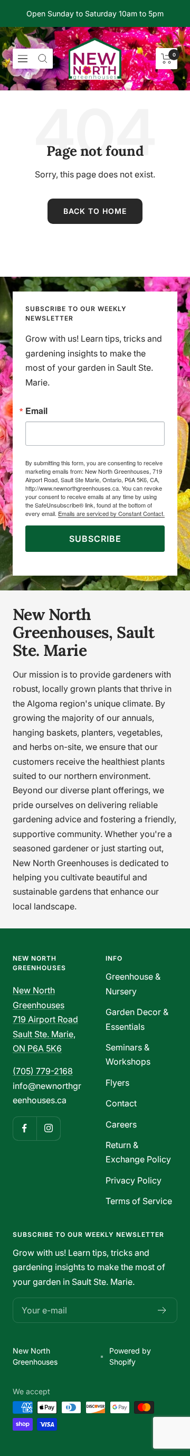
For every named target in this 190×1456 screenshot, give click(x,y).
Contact (121, 1103)
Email (36, 411)
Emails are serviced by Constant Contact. (111, 513)
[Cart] (166, 58)
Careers (121, 1124)
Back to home (95, 210)
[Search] (43, 58)
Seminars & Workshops (128, 1054)
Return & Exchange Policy (138, 1152)
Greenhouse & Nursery (133, 983)
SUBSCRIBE (95, 538)
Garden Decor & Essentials (137, 1019)
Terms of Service (139, 1201)
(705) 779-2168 (43, 1071)
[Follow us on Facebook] (24, 1128)
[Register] (162, 1310)
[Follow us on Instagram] (48, 1128)
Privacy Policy (134, 1180)
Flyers (117, 1082)
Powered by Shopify (130, 1356)
